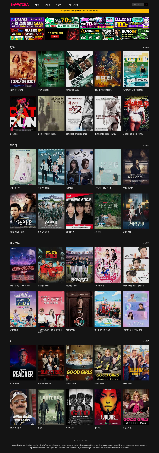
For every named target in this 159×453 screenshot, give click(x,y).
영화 (37, 4)
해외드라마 (73, 4)
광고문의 (84, 440)
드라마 (47, 4)
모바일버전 (77, 440)
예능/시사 (59, 4)
